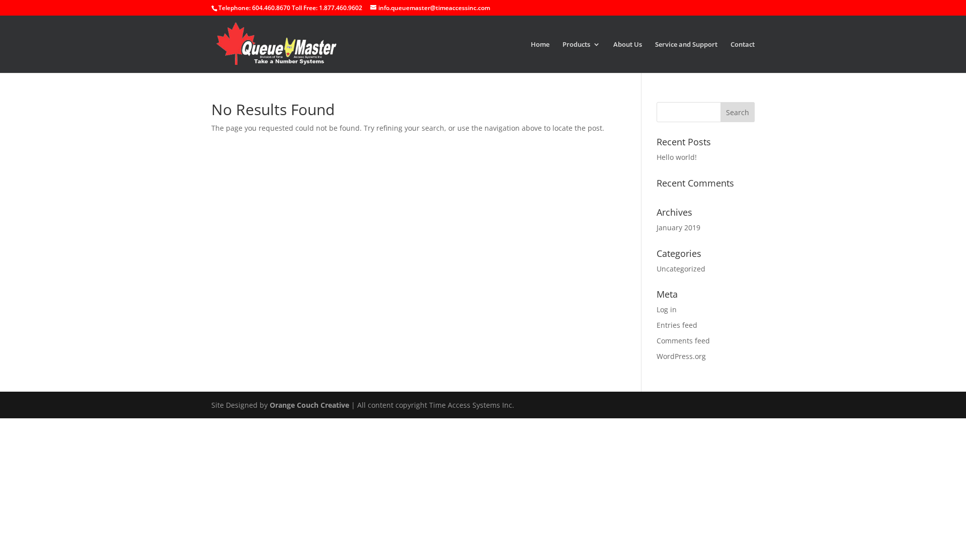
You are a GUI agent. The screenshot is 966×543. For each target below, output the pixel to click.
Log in (667, 309)
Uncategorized (681, 269)
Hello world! (677, 157)
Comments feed (683, 340)
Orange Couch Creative (309, 405)
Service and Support (686, 45)
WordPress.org (681, 356)
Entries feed (677, 325)
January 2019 (678, 227)
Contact (743, 45)
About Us (627, 45)
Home (540, 45)
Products (576, 45)
